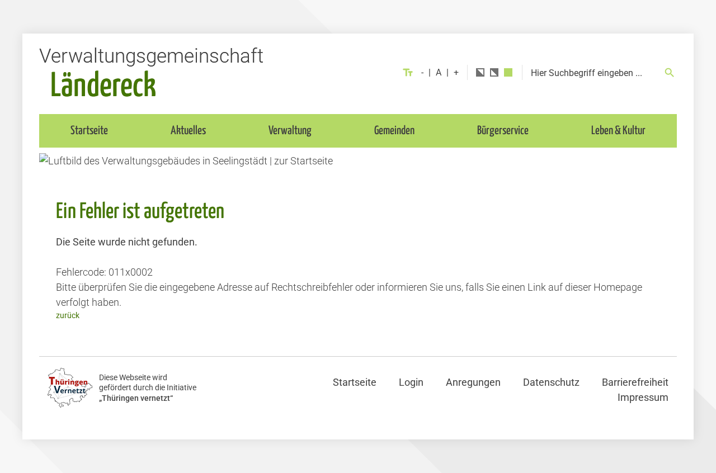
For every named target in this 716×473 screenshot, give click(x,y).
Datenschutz (551, 382)
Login (411, 382)
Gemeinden (394, 130)
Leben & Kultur (618, 130)
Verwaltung (290, 130)
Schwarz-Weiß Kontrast (480, 72)
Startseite (89, 130)
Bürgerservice (503, 130)
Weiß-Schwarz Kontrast (494, 72)
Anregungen (473, 382)
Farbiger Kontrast (508, 72)
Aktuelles (188, 130)
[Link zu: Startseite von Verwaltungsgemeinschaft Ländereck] (151, 72)
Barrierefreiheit (635, 382)
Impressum (643, 397)
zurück (67, 315)
